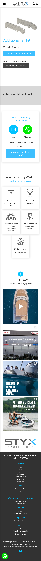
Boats (20, 467)
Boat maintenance (20, 501)
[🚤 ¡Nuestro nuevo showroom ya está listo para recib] (20, 342)
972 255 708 (20, 146)
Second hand (21, 481)
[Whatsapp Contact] (5, 556)
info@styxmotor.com (20, 534)
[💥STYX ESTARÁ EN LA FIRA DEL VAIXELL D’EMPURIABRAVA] (20, 306)
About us (20, 511)
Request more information (19, 53)
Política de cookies (31, 546)
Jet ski (20, 469)
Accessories (20, 479)
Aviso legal (7, 546)
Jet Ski (21, 494)
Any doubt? (20, 518)
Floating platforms (20, 472)
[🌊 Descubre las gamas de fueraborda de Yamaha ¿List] (20, 378)
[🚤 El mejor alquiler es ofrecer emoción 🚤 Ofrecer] (20, 414)
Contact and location (20, 513)
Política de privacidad (18, 546)
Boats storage (20, 503)
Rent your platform (20, 489)
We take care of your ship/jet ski (20, 498)
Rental (20, 486)
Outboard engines (20, 476)
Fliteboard (20, 474)
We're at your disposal (20, 521)
